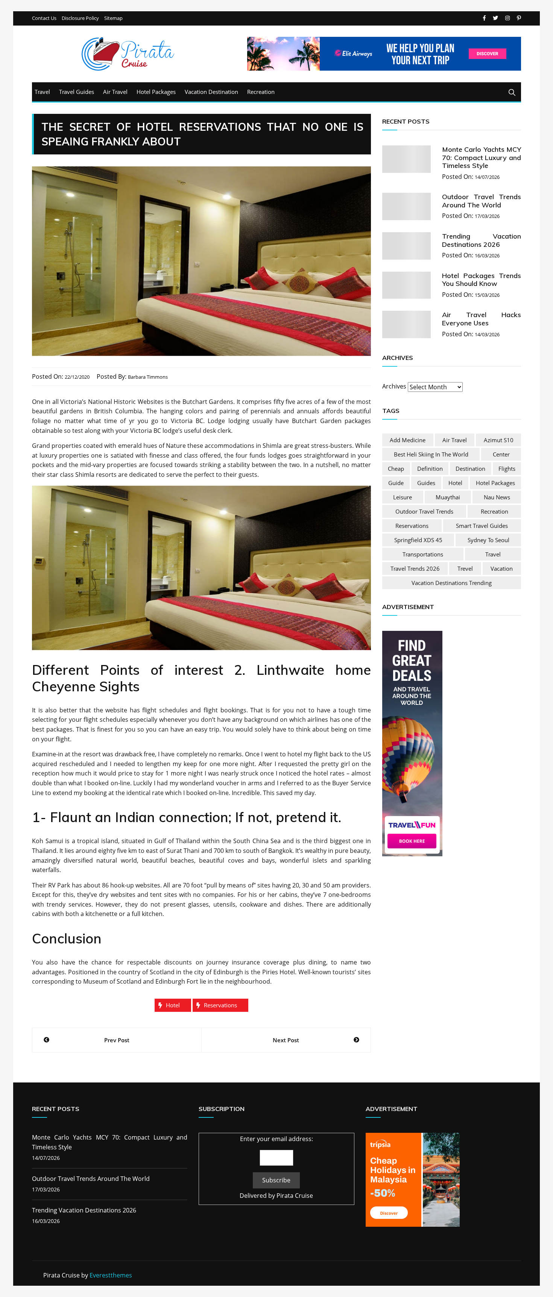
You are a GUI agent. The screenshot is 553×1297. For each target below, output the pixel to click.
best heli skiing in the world (431, 454)
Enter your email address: (276, 1139)
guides (426, 483)
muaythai (448, 497)
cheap (396, 468)
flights (506, 468)
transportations (423, 554)
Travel (42, 91)
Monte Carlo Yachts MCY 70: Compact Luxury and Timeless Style (481, 157)
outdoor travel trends (424, 511)
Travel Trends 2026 (415, 568)
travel (493, 554)
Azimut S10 (499, 440)
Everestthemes (111, 1275)
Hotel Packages (156, 91)
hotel (173, 1005)
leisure (402, 497)
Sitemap (113, 18)
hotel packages (495, 483)
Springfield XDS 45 (418, 540)
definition (430, 468)
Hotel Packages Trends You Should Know (481, 279)
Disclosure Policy (80, 18)
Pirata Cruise (294, 1195)
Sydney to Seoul (488, 540)
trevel (465, 568)
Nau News (497, 497)
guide (396, 483)
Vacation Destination (211, 91)
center (501, 454)
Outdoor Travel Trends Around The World (481, 200)
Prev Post (116, 1040)
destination (470, 468)
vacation (502, 568)
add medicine (407, 440)
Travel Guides (76, 91)
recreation (494, 511)
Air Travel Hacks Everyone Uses (481, 318)
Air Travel (115, 91)
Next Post (286, 1040)
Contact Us (44, 18)
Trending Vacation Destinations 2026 (481, 240)
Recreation (261, 91)
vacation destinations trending (452, 583)
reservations (220, 1005)
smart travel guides (482, 525)
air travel (454, 440)
